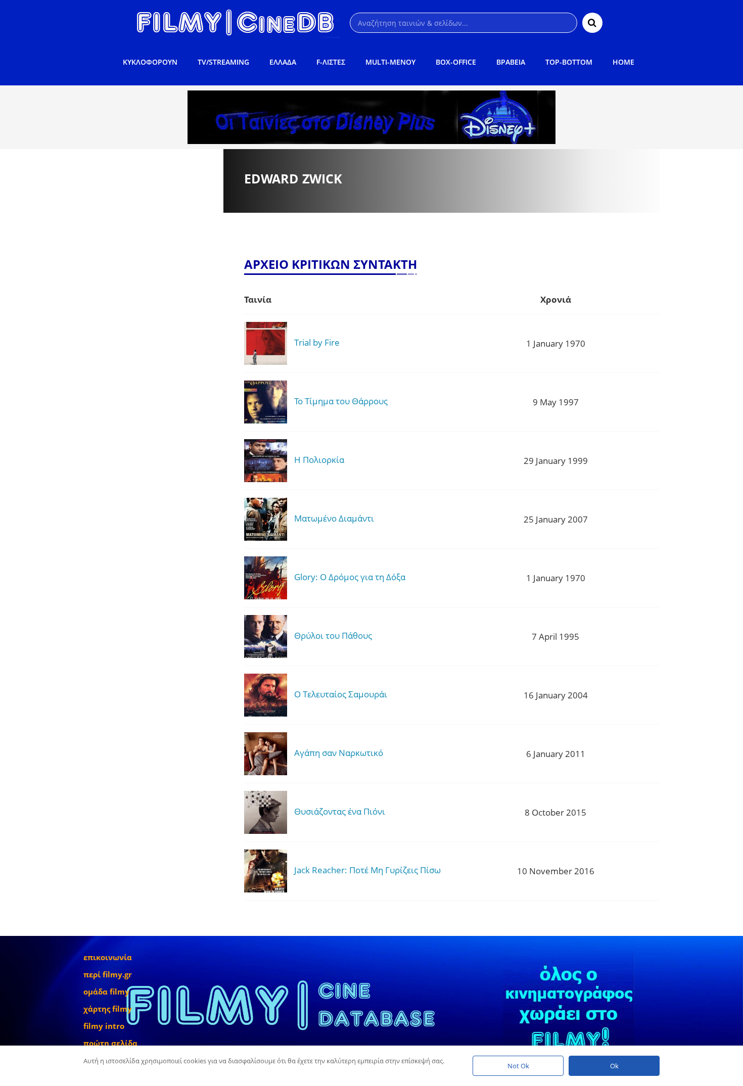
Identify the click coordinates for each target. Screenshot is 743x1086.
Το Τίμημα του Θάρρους (341, 401)
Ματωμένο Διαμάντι (334, 518)
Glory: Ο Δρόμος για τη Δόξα (349, 577)
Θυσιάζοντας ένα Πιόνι (339, 811)
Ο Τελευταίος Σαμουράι (340, 694)
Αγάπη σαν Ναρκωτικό (338, 753)
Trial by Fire (317, 342)
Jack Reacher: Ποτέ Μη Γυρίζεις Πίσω (367, 870)
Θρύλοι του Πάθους (333, 635)
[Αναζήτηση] (592, 23)
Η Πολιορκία (319, 459)
